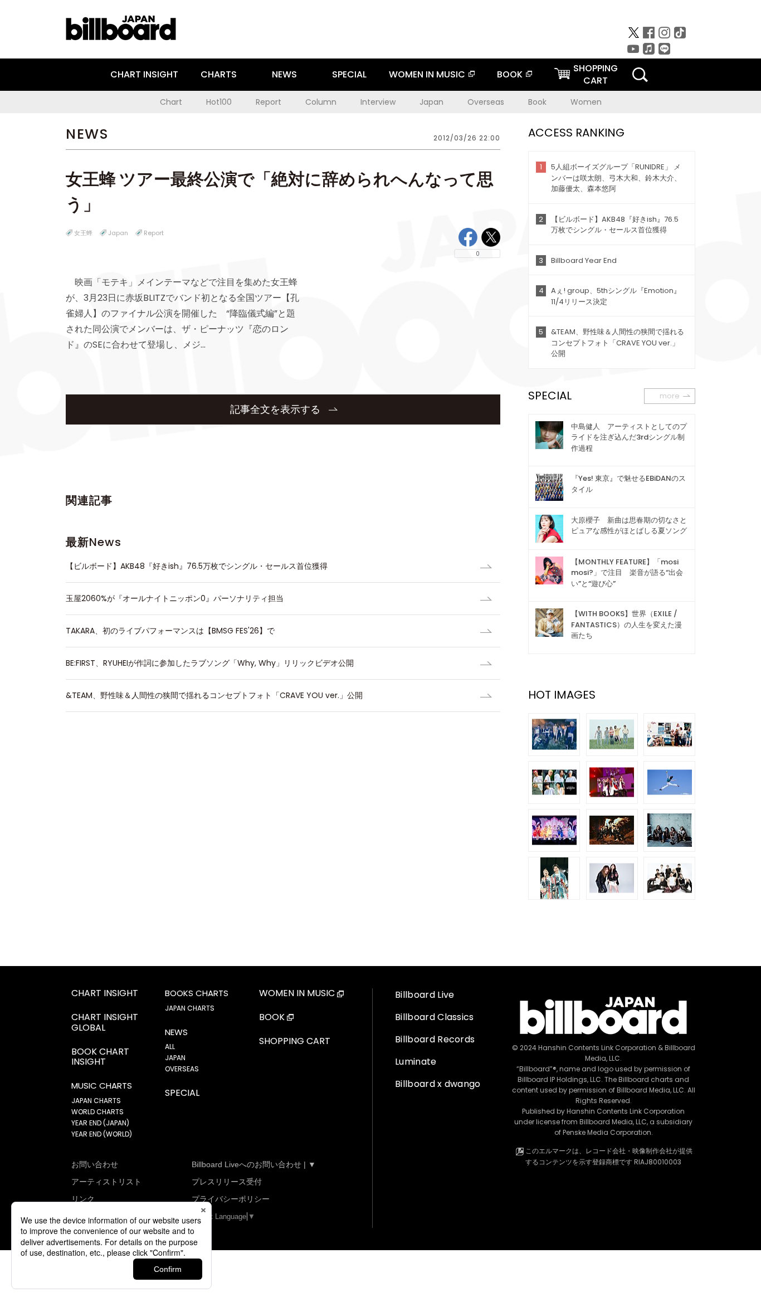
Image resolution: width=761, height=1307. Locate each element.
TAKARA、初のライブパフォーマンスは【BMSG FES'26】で (170, 630)
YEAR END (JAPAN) (100, 1123)
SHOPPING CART (294, 1041)
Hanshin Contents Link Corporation (597, 1047)
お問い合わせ (94, 1164)
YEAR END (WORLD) (101, 1134)
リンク (83, 1198)
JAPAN (175, 1057)
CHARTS (219, 74)
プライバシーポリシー (231, 1198)
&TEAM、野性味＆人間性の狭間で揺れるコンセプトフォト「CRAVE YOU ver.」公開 (214, 695)
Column (320, 102)
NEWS (284, 74)
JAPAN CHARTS (96, 1100)
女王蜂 (83, 232)
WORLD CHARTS (97, 1111)
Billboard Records (435, 1039)
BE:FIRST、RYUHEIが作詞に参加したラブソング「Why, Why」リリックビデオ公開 (210, 663)
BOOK (510, 74)
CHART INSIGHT (144, 74)
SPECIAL (349, 74)
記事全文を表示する (276, 409)
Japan (431, 102)
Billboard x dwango (438, 1083)
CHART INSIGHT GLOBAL (104, 1022)
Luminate (416, 1061)
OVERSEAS (182, 1069)
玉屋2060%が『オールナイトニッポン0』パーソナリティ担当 (175, 598)
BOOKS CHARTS (196, 993)
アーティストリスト (106, 1181)
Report (268, 102)
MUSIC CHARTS (101, 1086)
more (670, 396)
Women (586, 102)
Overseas (485, 102)
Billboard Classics (434, 1017)
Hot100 (219, 102)
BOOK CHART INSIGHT (100, 1057)
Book (537, 102)
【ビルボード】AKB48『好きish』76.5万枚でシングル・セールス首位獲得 (200, 566)
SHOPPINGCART (595, 74)
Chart (171, 102)
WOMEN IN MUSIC (427, 74)
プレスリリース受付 (227, 1181)
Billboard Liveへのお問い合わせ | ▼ (254, 1164)
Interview (378, 102)
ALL (170, 1046)
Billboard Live (424, 994)
